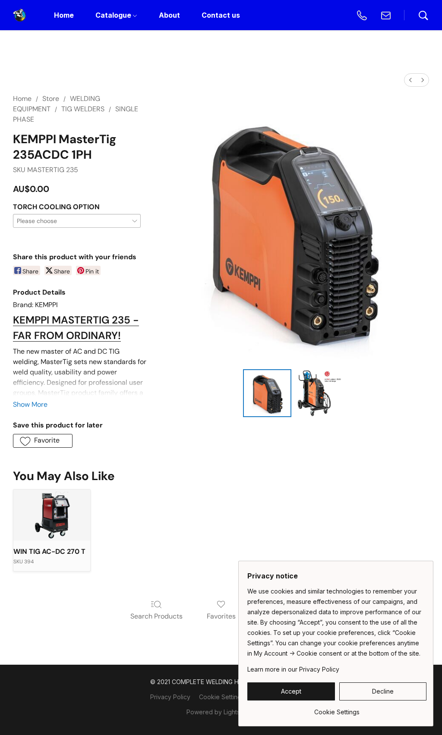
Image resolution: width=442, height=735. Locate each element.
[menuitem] (410, 80)
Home (22, 98)
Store (50, 98)
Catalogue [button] (114, 15)
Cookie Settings (221, 696)
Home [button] (64, 15)
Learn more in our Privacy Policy (293, 669)
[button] (19, 15)
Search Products (156, 616)
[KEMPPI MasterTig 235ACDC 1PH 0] (267, 393)
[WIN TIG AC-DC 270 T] (51, 515)
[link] (336, 708)
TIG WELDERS (82, 108)
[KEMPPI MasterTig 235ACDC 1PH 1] (319, 393)
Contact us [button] (221, 15)
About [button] (169, 15)
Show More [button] (30, 404)
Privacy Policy (170, 696)
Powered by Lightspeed (221, 712)
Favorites (221, 616)
